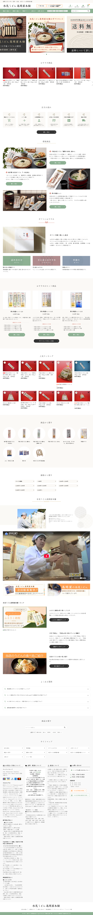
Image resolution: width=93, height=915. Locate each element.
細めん (54, 10)
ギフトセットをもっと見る (46, 341)
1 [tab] (44, 54)
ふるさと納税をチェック (59, 620)
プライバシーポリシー (58, 909)
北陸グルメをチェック (59, 646)
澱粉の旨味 (50, 10)
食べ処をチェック (59, 666)
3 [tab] (48, 54)
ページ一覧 (69, 909)
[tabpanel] (46, 34)
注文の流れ (24, 909)
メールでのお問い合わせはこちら (79, 770)
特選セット (65, 10)
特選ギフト (25, 11)
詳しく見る (46, 132)
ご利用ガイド (32, 909)
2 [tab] (46, 54)
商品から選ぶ (6, 11)
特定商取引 (48, 909)
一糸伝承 (61, 10)
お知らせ (33, 11)
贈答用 (57, 10)
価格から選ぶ (16, 11)
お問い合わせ (41, 11)
